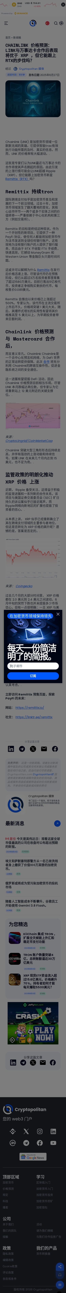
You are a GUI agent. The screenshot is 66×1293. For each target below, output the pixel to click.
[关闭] (58, 614)
